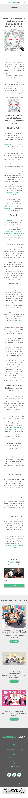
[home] (14, 2)
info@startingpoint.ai (14, 758)
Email (5, 580)
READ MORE (14, 641)
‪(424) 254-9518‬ (14, 767)
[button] (24, 2)
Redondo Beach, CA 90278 (14, 749)
